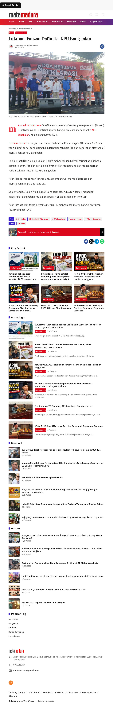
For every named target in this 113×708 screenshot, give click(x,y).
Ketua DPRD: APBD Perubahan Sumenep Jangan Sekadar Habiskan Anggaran (88, 277)
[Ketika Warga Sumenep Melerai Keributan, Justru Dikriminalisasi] (14, 590)
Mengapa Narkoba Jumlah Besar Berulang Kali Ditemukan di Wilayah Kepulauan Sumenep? (62, 536)
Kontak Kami (32, 692)
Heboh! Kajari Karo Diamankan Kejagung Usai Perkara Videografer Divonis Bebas (62, 504)
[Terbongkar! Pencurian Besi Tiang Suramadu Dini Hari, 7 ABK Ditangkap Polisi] (14, 564)
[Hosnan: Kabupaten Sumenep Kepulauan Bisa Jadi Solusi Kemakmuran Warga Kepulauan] (24, 293)
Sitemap (13, 696)
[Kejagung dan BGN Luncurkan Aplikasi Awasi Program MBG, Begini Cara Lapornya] (14, 518)
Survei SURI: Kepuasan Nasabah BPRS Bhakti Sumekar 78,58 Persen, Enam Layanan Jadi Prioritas (23, 277)
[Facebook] (86, 241)
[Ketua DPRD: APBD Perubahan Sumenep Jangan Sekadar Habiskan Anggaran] (89, 261)
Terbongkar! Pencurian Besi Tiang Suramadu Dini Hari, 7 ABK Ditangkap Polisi (60, 563)
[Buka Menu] (96, 14)
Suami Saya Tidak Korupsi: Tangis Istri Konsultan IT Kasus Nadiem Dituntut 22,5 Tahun (61, 451)
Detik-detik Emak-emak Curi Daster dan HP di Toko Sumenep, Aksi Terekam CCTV (62, 576)
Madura (12, 627)
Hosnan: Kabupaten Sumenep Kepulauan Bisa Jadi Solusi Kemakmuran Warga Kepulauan (23, 308)
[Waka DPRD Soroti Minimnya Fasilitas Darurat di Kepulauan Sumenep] (89, 293)
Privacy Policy (89, 692)
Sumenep (13, 619)
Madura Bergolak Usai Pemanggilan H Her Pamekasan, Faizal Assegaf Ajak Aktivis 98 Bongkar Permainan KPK (62, 464)
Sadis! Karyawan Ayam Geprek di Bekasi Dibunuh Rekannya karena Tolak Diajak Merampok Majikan (62, 550)
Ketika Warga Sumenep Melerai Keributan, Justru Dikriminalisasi (53, 589)
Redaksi (47, 692)
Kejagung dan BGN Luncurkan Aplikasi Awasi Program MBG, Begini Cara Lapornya (62, 517)
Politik (11, 33)
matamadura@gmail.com (26, 670)
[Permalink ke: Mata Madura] (12, 46)
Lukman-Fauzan (17, 143)
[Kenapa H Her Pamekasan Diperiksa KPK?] (14, 478)
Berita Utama (21, 33)
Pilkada (22, 223)
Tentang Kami (16, 692)
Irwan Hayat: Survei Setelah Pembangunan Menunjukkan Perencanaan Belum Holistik (55, 277)
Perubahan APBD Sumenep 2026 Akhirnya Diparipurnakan (56, 307)
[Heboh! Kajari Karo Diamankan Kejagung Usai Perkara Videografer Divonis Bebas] (14, 505)
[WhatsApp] (102, 241)
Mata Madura (20, 45)
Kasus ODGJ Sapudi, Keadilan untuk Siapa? (43, 602)
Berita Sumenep (16, 632)
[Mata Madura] (23, 14)
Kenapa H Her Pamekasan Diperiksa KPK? (42, 477)
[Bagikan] (102, 46)
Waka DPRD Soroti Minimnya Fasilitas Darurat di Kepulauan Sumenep (89, 308)
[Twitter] (91, 241)
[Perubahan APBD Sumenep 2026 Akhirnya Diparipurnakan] (56, 293)
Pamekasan (14, 636)
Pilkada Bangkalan (94, 219)
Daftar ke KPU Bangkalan (39, 219)
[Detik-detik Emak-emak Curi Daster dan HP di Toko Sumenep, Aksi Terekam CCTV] (14, 577)
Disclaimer (73, 692)
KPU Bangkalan (59, 219)
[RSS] (11, 682)
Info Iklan (59, 692)
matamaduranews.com (29, 125)
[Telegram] (96, 241)
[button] (90, 14)
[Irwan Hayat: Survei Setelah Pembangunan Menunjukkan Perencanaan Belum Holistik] (56, 261)
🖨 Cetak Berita (10, 5)
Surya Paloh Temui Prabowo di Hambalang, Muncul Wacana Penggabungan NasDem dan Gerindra (60, 491)
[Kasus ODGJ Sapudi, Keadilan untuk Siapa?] (14, 603)
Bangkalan (22, 219)
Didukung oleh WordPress (21, 701)
